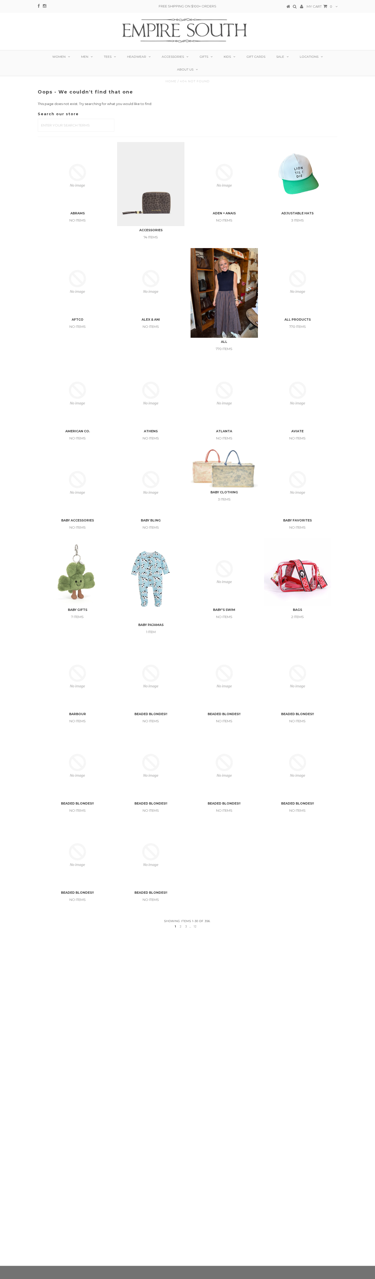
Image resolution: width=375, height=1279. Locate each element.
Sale (280, 57)
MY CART (319, 6)
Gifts (203, 57)
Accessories (173, 57)
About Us (185, 69)
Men (84, 57)
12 (195, 926)
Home (171, 81)
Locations (309, 57)
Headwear (136, 57)
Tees (107, 57)
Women (59, 57)
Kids (227, 57)
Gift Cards (255, 57)
